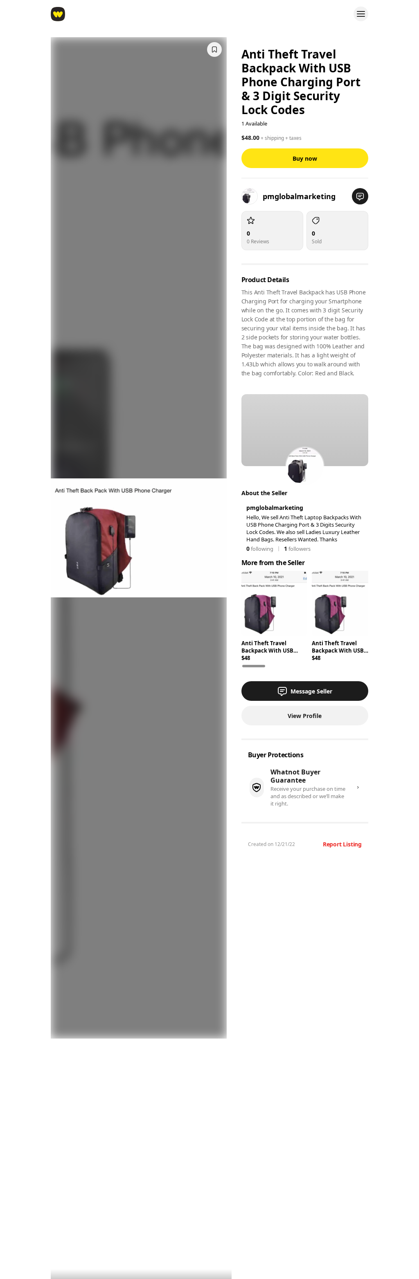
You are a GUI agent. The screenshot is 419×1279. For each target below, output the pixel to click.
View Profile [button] (305, 716)
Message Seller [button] (311, 691)
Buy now (305, 158)
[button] (360, 196)
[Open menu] (361, 14)
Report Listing (342, 844)
